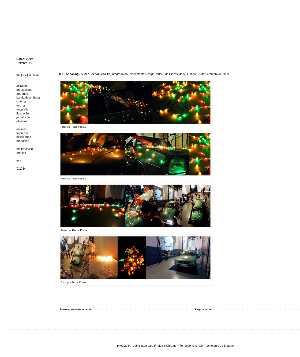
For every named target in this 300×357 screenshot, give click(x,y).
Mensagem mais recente (76, 309)
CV (24, 74)
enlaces (21, 129)
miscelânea (23, 137)
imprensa (22, 133)
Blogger (229, 345)
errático (21, 153)
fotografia (22, 109)
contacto (34, 74)
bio (18, 74)
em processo (24, 149)
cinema (21, 101)
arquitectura (24, 89)
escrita (20, 105)
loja (18, 160)
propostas (22, 141)
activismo (22, 85)
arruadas (22, 93)
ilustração (22, 113)
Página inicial (203, 309)
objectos (21, 121)
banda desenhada (28, 97)
